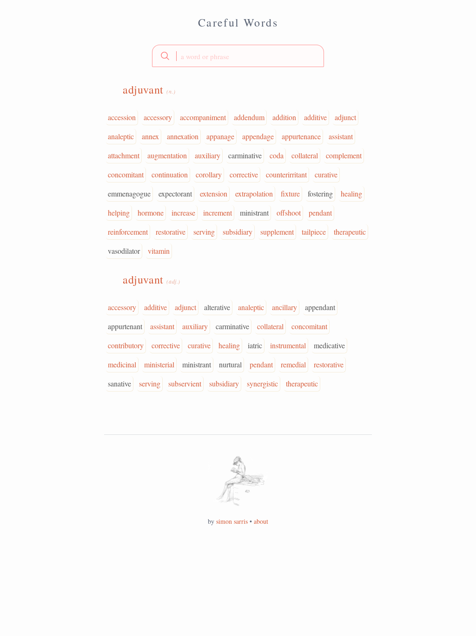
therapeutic (350, 232)
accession (122, 117)
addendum (249, 117)
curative (326, 174)
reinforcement (128, 232)
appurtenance (301, 136)
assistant (341, 136)
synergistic (262, 383)
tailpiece (314, 232)
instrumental (288, 345)
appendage (258, 136)
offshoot (289, 212)
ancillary (284, 307)
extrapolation (254, 193)
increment (217, 212)
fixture (290, 193)
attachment (123, 155)
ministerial (159, 364)
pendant (320, 212)
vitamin (159, 251)
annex (150, 136)
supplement (277, 232)
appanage (220, 136)
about (261, 521)
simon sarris (232, 521)
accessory (158, 117)
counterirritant (286, 174)
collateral (304, 155)
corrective (244, 174)
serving (204, 232)
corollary (209, 174)
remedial (293, 364)
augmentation (167, 155)
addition (284, 117)
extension (213, 193)
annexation (182, 136)
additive (315, 117)
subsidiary (237, 232)
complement (344, 155)
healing (351, 193)
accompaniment (203, 117)
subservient (184, 383)
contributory (126, 345)
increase (183, 212)
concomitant (126, 174)
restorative (170, 232)
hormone (151, 212)
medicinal (122, 364)
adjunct (345, 117)
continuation (170, 174)
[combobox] (238, 56)
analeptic (121, 136)
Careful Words (238, 22)
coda (277, 155)
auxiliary (207, 155)
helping (119, 212)
